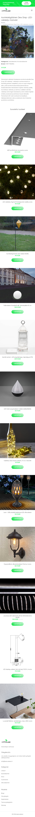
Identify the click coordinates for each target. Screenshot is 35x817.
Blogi (2, 793)
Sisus (2, 776)
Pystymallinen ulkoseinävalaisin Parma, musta (17, 564)
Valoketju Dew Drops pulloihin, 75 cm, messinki (17, 460)
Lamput (3, 770)
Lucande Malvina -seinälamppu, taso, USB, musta (17, 721)
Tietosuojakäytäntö (6, 802)
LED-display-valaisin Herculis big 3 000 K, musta (17, 669)
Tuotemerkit (4, 779)
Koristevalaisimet (22, 61)
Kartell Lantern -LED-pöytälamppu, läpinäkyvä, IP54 (17, 357)
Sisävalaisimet (13, 61)
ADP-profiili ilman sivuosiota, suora (17, 150)
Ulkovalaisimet (5, 782)
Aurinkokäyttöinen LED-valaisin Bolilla (17, 254)
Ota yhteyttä (4, 796)
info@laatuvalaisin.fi (6, 761)
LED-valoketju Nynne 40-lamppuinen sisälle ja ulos (17, 202)
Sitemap (3, 805)
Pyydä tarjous (26, 3)
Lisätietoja (8, 72)
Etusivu (3, 22)
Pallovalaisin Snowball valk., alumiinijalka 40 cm (17, 305)
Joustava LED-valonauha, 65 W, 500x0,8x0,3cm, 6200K (17, 616)
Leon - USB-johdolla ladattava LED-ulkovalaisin (18, 512)
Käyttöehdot (4, 799)
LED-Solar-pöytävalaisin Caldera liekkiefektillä (17, 409)
